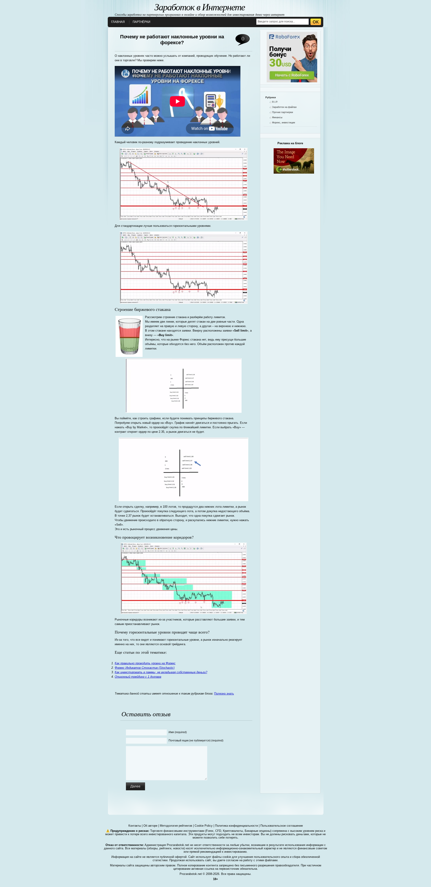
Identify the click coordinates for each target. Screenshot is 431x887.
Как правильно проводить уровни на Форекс (145, 663)
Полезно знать (224, 693)
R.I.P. (275, 101)
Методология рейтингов (176, 825)
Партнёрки (141, 22)
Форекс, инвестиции (283, 122)
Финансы (277, 117)
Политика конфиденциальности (236, 825)
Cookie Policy (204, 825)
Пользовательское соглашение (281, 825)
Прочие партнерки (282, 112)
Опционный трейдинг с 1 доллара (138, 676)
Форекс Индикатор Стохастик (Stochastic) (144, 667)
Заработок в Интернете (199, 6)
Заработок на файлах (284, 107)
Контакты (134, 825)
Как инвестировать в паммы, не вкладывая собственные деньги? (161, 672)
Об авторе (150, 825)
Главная (118, 22)
